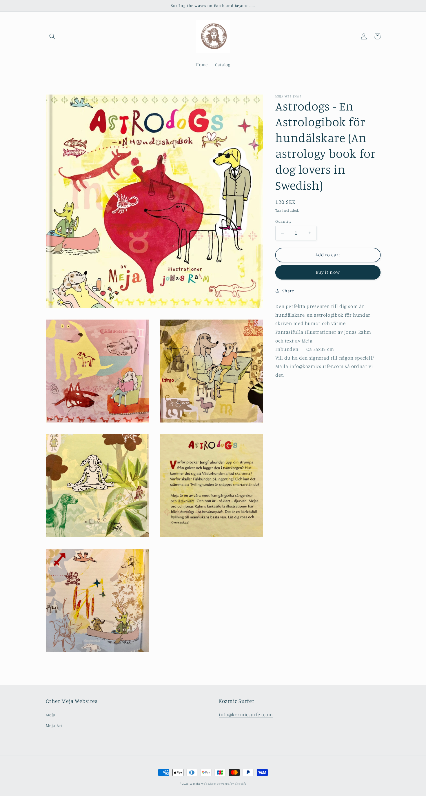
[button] (52, 36)
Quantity (283, 221)
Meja (51, 714)
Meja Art (54, 725)
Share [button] (288, 290)
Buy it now (328, 272)
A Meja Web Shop (203, 783)
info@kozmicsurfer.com (246, 714)
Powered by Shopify (231, 783)
